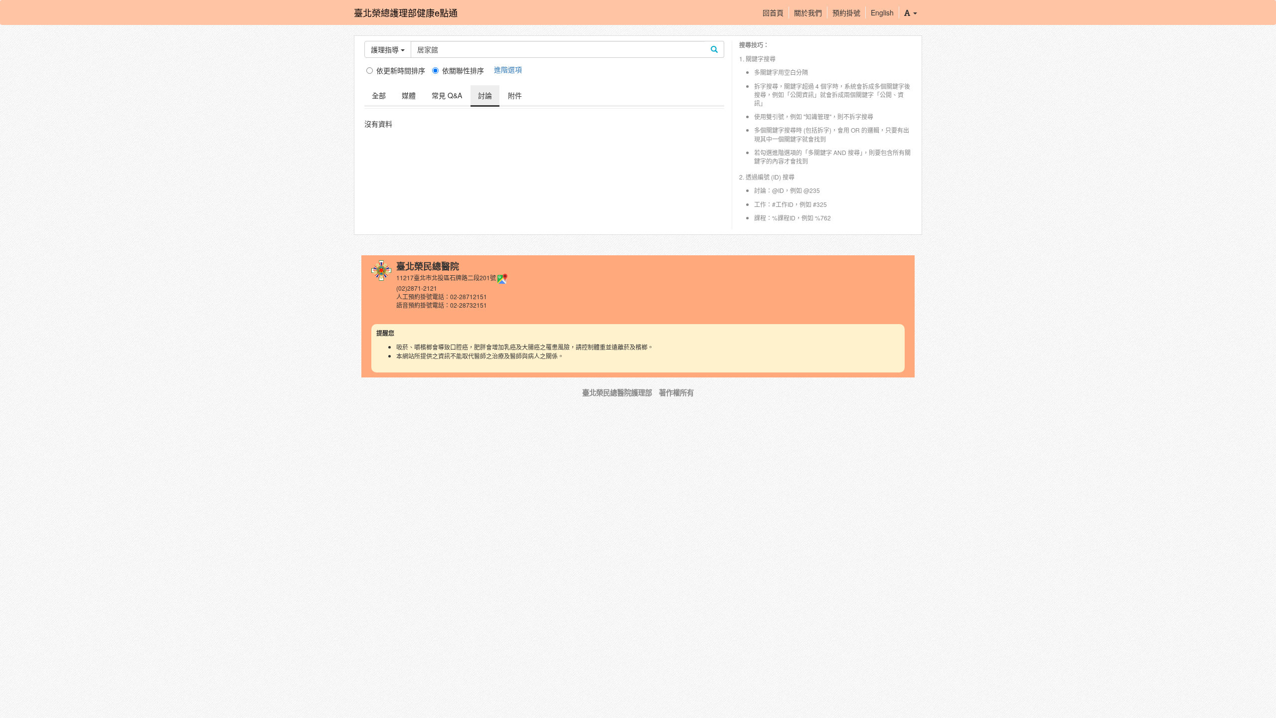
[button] (910, 12)
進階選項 (508, 69)
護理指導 (386, 49)
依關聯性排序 (463, 70)
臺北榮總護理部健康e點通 (406, 12)
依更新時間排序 (400, 70)
